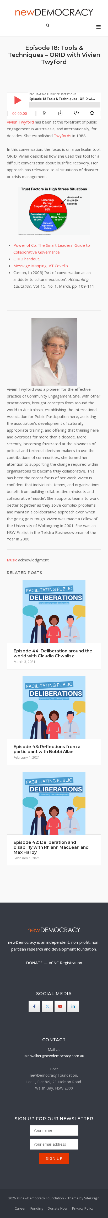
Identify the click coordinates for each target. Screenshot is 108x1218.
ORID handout (26, 258)
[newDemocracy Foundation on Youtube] (60, 1006)
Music (12, 559)
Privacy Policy (83, 1208)
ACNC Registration (65, 962)
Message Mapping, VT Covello (40, 265)
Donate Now (57, 1208)
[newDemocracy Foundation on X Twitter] (47, 1006)
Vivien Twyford (20, 122)
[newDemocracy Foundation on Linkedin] (73, 1006)
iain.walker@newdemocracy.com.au (54, 1055)
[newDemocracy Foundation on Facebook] (34, 1006)
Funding (36, 1208)
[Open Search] (47, 25)
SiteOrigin (92, 1198)
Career (20, 1208)
